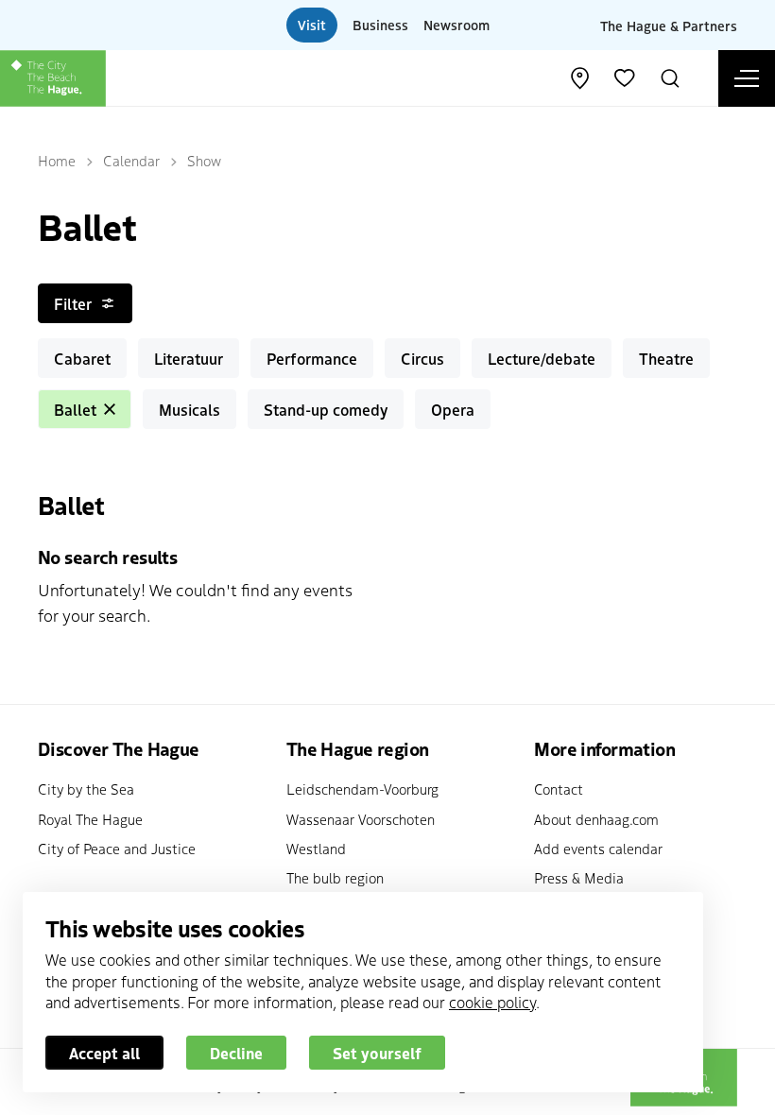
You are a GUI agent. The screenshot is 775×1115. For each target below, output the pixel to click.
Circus (422, 358)
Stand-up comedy (326, 409)
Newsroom (456, 24)
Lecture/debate (541, 358)
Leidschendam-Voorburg (362, 788)
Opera (452, 409)
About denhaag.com (596, 819)
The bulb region (335, 877)
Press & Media (579, 877)
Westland (316, 848)
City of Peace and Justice (117, 848)
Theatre (666, 358)
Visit (312, 24)
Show (204, 160)
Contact (558, 788)
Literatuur (188, 358)
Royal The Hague (90, 819)
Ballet (75, 409)
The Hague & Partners (668, 24)
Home (57, 160)
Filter (73, 303)
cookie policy (492, 1001)
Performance (312, 358)
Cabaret (82, 358)
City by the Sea (86, 788)
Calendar (131, 160)
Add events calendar (598, 848)
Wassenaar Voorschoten (360, 819)
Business (380, 24)
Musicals (189, 409)
